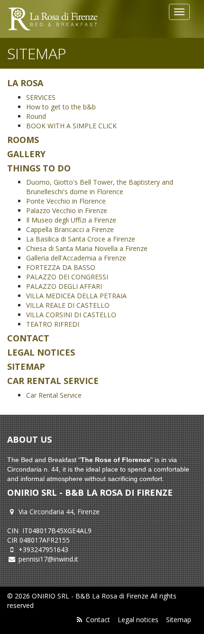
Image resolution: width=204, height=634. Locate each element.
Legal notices (138, 619)
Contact (98, 619)
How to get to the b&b (61, 106)
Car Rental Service (54, 395)
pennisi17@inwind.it (48, 558)
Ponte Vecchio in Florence (66, 200)
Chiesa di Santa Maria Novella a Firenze (87, 248)
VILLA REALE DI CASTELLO (68, 305)
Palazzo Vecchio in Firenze (66, 210)
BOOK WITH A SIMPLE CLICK (71, 125)
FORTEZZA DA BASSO (60, 267)
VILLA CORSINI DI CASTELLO (71, 314)
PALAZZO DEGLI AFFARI (64, 286)
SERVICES (41, 97)
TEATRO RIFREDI (52, 324)
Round (36, 116)
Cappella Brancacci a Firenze (70, 229)
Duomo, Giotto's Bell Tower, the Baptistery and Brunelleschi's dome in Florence (99, 187)
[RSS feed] (79, 619)
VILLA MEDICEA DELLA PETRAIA (76, 295)
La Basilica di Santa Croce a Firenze (80, 238)
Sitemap (178, 619)
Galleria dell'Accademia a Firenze (76, 257)
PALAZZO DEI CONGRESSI (67, 276)
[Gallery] (53, 19)
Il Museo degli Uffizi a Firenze (71, 219)
